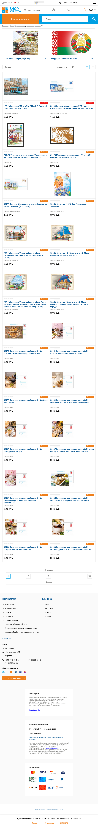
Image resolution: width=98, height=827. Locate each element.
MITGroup (60, 809)
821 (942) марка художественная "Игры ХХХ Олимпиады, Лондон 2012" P (70, 156)
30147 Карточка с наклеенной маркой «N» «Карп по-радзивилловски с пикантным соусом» (72, 450)
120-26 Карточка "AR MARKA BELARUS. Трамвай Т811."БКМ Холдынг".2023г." (25, 107)
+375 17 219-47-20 (70, 3)
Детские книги (20, 26)
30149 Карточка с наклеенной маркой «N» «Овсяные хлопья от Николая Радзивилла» (69, 401)
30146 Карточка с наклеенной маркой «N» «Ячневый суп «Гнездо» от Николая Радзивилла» (23, 500)
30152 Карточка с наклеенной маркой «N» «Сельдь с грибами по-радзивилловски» (23, 352)
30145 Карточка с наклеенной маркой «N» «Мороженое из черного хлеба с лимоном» (69, 499)
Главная (5, 26)
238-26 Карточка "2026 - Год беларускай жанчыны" (68, 205)
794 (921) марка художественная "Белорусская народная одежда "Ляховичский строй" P (25, 156)
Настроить (63, 823)
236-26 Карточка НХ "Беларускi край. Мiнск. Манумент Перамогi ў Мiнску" (70, 254)
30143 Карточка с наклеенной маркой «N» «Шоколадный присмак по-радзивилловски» (70, 548)
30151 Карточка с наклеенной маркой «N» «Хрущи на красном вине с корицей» (69, 352)
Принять (35, 823)
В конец (49, 582)
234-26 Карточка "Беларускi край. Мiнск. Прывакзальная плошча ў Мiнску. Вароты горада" (69, 304)
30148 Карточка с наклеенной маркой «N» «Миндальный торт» (23, 450)
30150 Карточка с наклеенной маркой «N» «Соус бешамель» (25, 401)
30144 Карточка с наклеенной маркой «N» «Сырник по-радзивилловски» (23, 548)
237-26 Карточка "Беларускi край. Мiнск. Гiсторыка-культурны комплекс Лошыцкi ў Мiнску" (23, 255)
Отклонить (49, 823)
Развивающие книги (34, 26)
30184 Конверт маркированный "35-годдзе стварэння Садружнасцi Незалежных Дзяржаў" (71, 107)
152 (89, 576)
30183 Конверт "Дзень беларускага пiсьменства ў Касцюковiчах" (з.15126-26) (25, 205)
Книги (12, 26)
